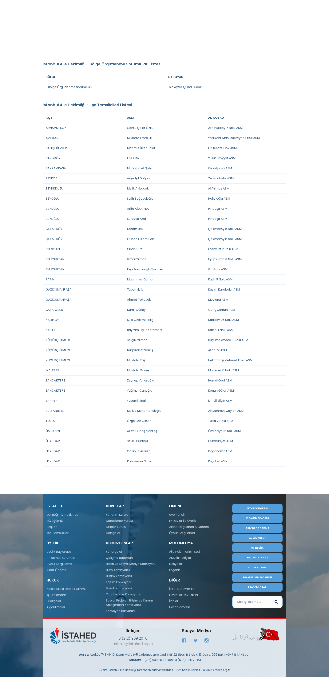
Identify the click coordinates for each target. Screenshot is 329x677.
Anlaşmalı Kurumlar (61, 558)
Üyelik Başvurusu (58, 551)
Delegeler (113, 533)
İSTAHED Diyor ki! (181, 589)
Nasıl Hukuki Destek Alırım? (66, 589)
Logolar (174, 570)
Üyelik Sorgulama (59, 564)
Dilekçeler (53, 601)
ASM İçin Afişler (180, 558)
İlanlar (173, 601)
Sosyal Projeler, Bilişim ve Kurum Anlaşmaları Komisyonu (129, 602)
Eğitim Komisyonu (119, 582)
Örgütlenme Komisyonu (123, 594)
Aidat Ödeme (56, 570)
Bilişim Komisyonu (119, 576)
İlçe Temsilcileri (57, 533)
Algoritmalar (55, 607)
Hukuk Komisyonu (119, 588)
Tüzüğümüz (54, 521)
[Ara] (276, 602)
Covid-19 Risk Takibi (183, 595)
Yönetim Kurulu (117, 514)
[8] (256, 634)
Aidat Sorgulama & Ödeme (189, 527)
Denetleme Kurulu (119, 521)
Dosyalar (175, 564)
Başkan (51, 527)
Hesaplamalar (179, 607)
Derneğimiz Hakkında (62, 514)
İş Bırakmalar (56, 595)
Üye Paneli (176, 514)
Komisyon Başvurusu (121, 611)
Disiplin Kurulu (116, 527)
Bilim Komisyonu (118, 570)
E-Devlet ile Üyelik (182, 521)
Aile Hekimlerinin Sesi (184, 551)
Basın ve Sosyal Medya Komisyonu (131, 564)
